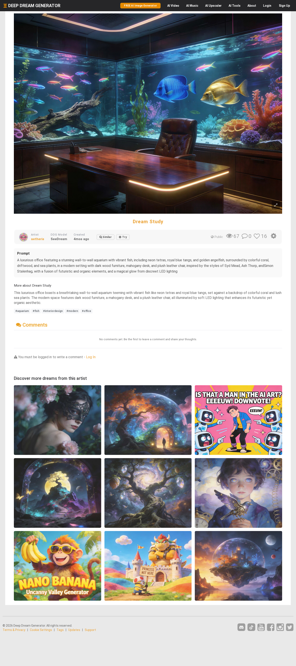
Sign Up (284, 5)
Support (90, 630)
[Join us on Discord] (241, 627)
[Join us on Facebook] (270, 627)
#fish (36, 311)
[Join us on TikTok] (251, 627)
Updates (74, 630)
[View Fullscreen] (276, 205)
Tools (235, 5)
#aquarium (22, 311)
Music (192, 5)
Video (173, 5)
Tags (60, 630)
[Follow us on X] (289, 627)
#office (86, 311)
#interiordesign (53, 311)
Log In (91, 357)
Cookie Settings (41, 630)
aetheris (37, 239)
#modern (72, 311)
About (251, 5)
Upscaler (213, 5)
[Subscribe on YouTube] (261, 627)
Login (267, 5)
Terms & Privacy (14, 630)
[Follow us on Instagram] (280, 627)
